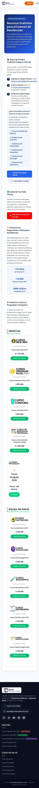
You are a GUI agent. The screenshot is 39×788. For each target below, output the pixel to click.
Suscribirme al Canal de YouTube (20, 215)
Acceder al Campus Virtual (19, 174)
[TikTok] (9, 718)
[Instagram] (4, 718)
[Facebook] (19, 718)
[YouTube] (14, 718)
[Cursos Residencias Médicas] (8, 3)
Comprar (14, 494)
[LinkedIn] (24, 718)
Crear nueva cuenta (21, 87)
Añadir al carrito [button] (19, 358)
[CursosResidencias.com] (19, 690)
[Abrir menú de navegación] (35, 3)
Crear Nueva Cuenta (21, 181)
